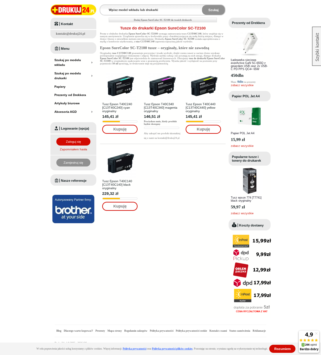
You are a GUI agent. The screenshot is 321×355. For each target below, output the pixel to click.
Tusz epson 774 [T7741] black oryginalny (246, 199)
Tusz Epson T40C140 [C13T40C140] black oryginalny (117, 184)
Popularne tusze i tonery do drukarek (246, 158)
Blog (58, 330)
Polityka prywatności (161, 330)
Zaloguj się (73, 141)
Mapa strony (114, 330)
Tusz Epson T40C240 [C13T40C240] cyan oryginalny (117, 107)
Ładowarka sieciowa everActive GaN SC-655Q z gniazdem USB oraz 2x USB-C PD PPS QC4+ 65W (249, 64)
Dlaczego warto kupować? (78, 330)
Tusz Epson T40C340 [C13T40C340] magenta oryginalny (160, 107)
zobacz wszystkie (242, 85)
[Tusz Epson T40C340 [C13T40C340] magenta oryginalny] (162, 72)
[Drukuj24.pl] (73, 9)
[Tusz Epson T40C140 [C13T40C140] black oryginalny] (121, 149)
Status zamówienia (240, 330)
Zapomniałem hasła (73, 149)
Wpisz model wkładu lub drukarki (102, 7)
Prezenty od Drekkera (248, 23)
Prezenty (100, 330)
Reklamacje (259, 330)
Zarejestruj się (73, 162)
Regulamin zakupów (135, 330)
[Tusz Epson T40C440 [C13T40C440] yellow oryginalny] (204, 72)
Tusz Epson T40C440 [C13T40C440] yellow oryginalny (201, 107)
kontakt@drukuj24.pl (70, 33)
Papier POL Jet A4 (246, 96)
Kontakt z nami (218, 330)
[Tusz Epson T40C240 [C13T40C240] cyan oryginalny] (121, 72)
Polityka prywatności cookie (191, 330)
